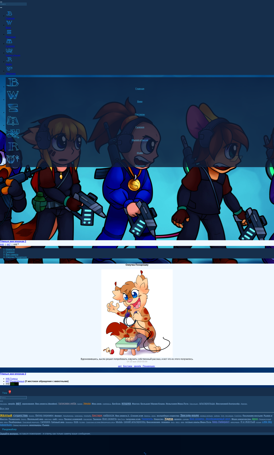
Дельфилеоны (68, 416)
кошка (126, 403)
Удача (169, 418)
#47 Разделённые (15, 381)
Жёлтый (6, 415)
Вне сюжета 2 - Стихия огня (129, 415)
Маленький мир (35, 419)
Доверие (244, 404)
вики (182, 422)
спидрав (186, 419)
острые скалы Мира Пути (198, 422)
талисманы (78, 416)
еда (76, 421)
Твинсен (97, 419)
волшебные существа (168, 415)
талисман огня (133, 419)
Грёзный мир (57, 422)
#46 (2, 244)
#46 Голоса (12, 379)
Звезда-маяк (189, 415)
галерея (45, 421)
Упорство (158, 419)
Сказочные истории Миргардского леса (100, 422)
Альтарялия (87, 419)
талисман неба (67, 403)
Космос (31, 416)
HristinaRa (87, 416)
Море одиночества (241, 419)
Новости (10, 249)
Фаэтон (135, 403)
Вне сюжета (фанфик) (46, 403)
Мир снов (96, 403)
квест (178, 422)
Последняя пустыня (253, 415)
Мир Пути (121, 419)
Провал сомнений (73, 419)
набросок (108, 415)
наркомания (28, 403)
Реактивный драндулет (31, 422)
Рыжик (45, 425)
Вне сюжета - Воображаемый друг (210, 418)
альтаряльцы (207, 403)
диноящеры (35, 425)
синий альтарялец (134, 421)
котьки (258, 422)
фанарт (58, 415)
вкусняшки (229, 416)
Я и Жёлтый (247, 421)
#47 (9, 244)
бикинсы (147, 416)
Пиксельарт (194, 404)
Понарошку (14, 419)
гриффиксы (107, 404)
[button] (4, 408)
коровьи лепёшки (206, 416)
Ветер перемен (44, 415)
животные (48, 419)
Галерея (10, 252)
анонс (153, 416)
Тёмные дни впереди (20, 425)
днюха (60, 419)
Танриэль (147, 418)
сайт (55, 419)
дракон (177, 419)
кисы (6, 422)
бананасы (69, 422)
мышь (119, 421)
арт (18, 403)
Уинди (87, 403)
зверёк (11, 403)
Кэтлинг (82, 422)
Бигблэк (116, 403)
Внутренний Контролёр (228, 403)
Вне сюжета (12, 254)
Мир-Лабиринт (220, 421)
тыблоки (217, 416)
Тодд (222, 416)
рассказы (3, 404)
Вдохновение (153, 422)
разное (79, 404)
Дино (255, 418)
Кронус (23, 419)
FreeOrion (237, 416)
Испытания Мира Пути (177, 403)
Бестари (97, 415)
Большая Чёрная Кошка (153, 403)
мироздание (235, 422)
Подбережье (15, 422)
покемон (165, 422)
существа (20, 415)
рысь (173, 422)
